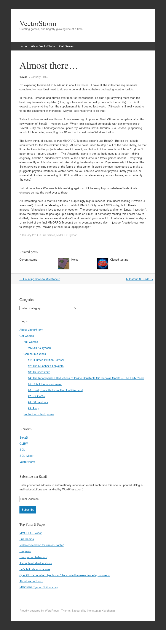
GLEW (23, 443)
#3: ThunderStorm (39, 372)
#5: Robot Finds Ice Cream (45, 384)
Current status (28, 259)
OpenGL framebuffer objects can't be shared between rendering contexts (64, 575)
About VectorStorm (43, 46)
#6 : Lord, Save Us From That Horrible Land (55, 390)
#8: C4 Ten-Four (38, 402)
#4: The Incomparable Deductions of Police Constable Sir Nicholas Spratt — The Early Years (86, 378)
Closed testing (119, 259)
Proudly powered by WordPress (39, 610)
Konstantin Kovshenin (101, 610)
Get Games (66, 46)
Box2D (23, 437)
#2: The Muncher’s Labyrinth (46, 366)
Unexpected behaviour (33, 557)
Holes (74, 259)
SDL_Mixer (26, 456)
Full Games (48, 235)
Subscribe (28, 509)
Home (23, 46)
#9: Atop (33, 408)
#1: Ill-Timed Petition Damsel (46, 360)
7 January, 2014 (38, 77)
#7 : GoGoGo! (36, 396)
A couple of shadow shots (35, 563)
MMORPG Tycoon (66, 235)
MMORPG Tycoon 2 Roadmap (38, 587)
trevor (23, 77)
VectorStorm (37, 23)
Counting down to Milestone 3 (39, 279)
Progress (25, 551)
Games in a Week (35, 354)
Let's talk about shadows (34, 569)
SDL (22, 449)
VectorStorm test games (39, 414)
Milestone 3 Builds (139, 279)
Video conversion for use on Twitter (41, 545)
